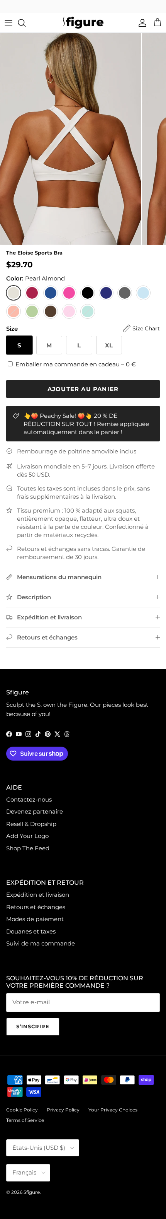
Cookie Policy (22, 1110)
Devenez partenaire (34, 811)
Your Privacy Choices (112, 1110)
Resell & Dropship (31, 823)
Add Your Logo (27, 835)
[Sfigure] (83, 23)
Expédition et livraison (37, 894)
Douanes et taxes (31, 931)
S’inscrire (32, 1026)
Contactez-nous (29, 799)
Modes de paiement (35, 919)
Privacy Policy (63, 1110)
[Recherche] (25, 22)
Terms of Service (25, 1120)
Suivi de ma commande (40, 943)
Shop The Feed (27, 848)
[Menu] (8, 22)
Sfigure (32, 1192)
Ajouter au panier (83, 389)
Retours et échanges (35, 907)
